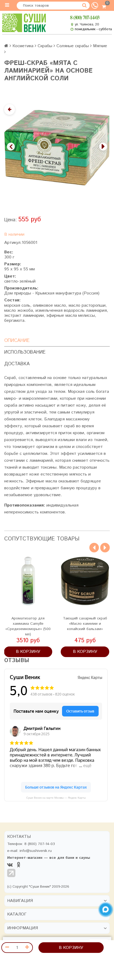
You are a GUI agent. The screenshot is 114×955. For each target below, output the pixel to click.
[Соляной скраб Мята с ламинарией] (56, 147)
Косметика (22, 46)
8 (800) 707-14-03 (84, 17)
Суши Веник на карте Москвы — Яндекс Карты (56, 797)
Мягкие (100, 46)
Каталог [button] (17, 914)
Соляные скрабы (72, 46)
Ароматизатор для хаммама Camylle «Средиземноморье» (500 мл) (28, 626)
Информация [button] (22, 928)
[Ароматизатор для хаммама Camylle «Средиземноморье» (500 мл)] (28, 581)
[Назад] (9, 109)
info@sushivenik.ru (36, 850)
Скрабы (45, 46)
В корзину (71, 948)
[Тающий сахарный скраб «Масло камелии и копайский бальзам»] (85, 581)
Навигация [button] (20, 901)
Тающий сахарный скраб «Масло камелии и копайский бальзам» (85, 624)
